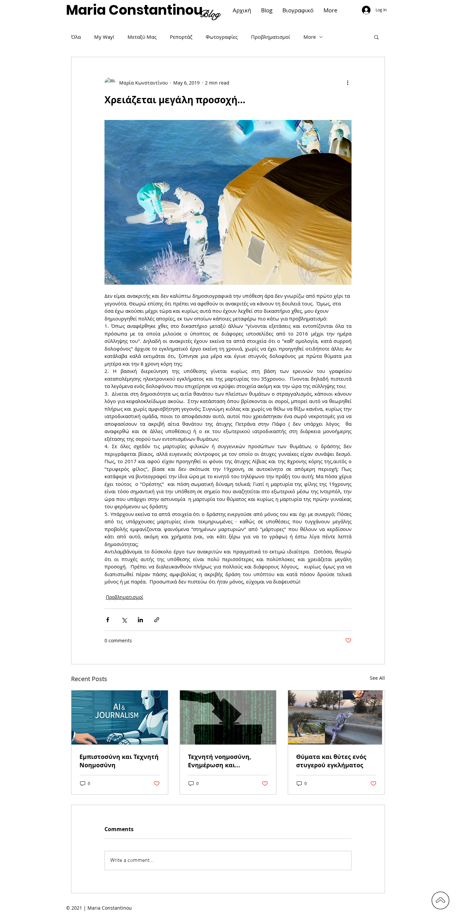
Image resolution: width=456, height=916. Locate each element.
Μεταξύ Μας (142, 37)
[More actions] (348, 83)
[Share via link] (157, 620)
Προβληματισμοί (270, 37)
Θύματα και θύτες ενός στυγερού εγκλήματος (331, 761)
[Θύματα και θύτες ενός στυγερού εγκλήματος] (336, 717)
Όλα (76, 37)
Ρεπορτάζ (181, 37)
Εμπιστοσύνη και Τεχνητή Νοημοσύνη (119, 761)
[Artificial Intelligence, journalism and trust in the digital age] (119, 717)
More (309, 37)
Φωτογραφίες (222, 37)
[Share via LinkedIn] (140, 620)
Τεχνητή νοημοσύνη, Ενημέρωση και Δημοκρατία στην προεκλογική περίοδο (221, 761)
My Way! (104, 37)
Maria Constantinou (134, 10)
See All (377, 678)
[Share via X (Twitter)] (124, 620)
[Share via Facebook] (107, 620)
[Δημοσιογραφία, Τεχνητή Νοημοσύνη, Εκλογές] (228, 717)
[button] (376, 36)
